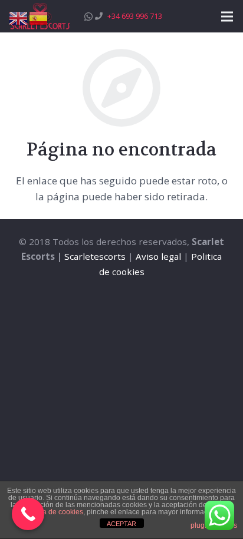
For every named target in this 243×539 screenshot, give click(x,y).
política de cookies (53, 512)
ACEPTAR (121, 523)
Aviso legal (158, 256)
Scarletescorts (95, 256)
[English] (19, 17)
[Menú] (227, 16)
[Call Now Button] (28, 514)
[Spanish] (39, 17)
